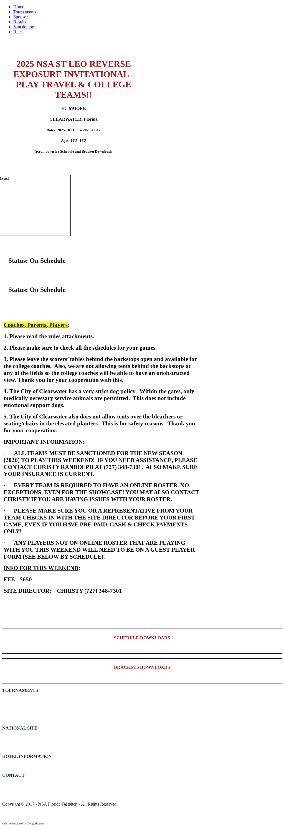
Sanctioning (23, 26)
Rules (18, 31)
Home (18, 6)
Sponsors (21, 16)
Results (19, 21)
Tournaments (24, 11)
